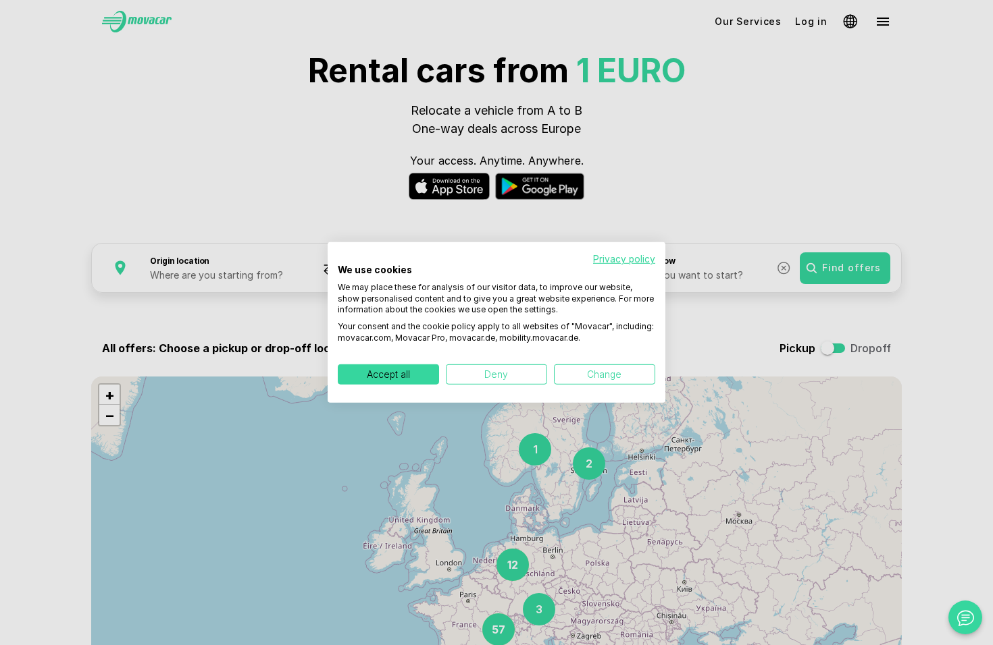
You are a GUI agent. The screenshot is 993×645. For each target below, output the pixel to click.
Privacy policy (624, 259)
